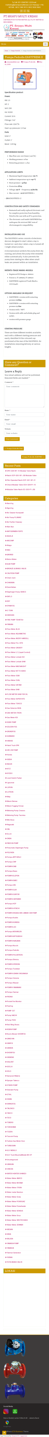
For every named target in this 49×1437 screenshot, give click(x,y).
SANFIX (10, 1043)
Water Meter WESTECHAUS (17, 1220)
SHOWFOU (11, 1053)
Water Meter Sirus (14, 1216)
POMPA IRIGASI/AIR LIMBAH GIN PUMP (22, 913)
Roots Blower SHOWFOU (16, 1034)
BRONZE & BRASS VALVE (16, 569)
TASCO (9, 1113)
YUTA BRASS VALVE (14, 1262)
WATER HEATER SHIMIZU (16, 1174)
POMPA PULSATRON (15, 955)
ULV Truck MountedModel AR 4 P (19, 1155)
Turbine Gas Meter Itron (16, 1141)
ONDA (9, 838)
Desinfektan (11, 587)
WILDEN (10, 1239)
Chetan (13, 1436)
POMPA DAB (11, 866)
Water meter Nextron (15, 1192)
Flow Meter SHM (13, 690)
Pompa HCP (11, 904)
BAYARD (10, 555)
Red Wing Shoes (13, 1025)
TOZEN (9, 1132)
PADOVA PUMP (12, 843)
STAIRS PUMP (12, 1085)
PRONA (10, 997)
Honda (9, 755)
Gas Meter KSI (12, 717)
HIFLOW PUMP (12, 750)
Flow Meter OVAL (13, 680)
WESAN (10, 1229)
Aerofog (10, 503)
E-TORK (10, 610)
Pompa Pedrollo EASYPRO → (33, 457)
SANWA (10, 1048)
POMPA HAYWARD (14, 899)
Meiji (8, 797)
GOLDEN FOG (12, 727)
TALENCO (10, 1108)
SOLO (9, 1071)
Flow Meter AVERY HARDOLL (18, 638)
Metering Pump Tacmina (16, 815)
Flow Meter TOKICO (14, 704)
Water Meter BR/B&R (15, 1183)
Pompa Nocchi (12, 946)
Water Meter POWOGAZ (16, 1201)
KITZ (9, 769)
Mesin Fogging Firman (15, 806)
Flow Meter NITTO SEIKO (16, 671)
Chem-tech (11, 578)
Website (8, 429)
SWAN (9, 1099)
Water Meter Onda (14, 1197)
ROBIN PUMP (12, 1029)
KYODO (9, 773)
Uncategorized (12, 1160)
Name (7, 410)
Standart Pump (12, 1090)
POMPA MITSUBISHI (14, 936)
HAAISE (10, 741)
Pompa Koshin (12, 918)
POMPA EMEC (12, 880)
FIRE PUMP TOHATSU (15, 620)
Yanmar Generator (14, 1253)
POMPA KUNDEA (13, 922)
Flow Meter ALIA (13, 629)
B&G (8, 550)
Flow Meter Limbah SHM (16, 662)
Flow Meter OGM (13, 676)
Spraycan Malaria (13, 1076)
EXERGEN (10, 615)
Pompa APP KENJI (14, 857)
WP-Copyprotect (22, 1436)
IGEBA (9, 759)
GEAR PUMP (11, 722)
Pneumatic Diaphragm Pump (17, 848)
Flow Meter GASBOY (14, 648)
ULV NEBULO (12, 1150)
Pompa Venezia (13, 978)
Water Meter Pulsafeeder (16, 1206)
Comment (9, 382)
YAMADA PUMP (13, 1243)
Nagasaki (10, 825)
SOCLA (9, 1067)
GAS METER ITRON (14, 713)
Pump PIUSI (11, 1020)
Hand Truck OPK (13, 745)
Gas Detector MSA (14, 708)
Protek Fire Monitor (14, 1001)
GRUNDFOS (11, 731)
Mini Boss (10, 820)
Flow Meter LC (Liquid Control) (18, 652)
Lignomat (10, 783)
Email (7, 420)
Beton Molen (12, 559)
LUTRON (10, 792)
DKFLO (9, 596)
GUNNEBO (11, 736)
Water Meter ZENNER (15, 1225)
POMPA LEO (11, 927)
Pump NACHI (12, 1015)
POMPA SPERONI (13, 964)
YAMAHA (10, 1248)
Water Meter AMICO (14, 1178)
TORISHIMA (11, 1127)
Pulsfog (10, 1006)
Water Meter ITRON (14, 1188)
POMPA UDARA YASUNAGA (17, 974)
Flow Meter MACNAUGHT (16, 666)
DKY (8, 601)
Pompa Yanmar (13, 992)
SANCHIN (10, 1039)
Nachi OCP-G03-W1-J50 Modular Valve (21, 475)
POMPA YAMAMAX (14, 987)
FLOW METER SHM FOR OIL (17, 694)
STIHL (9, 1095)
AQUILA (10, 536)
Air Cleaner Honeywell (15, 513)
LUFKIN (10, 787)
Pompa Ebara (12, 871)
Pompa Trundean (13, 969)
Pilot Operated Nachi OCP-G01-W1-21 (21, 480)
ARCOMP (10, 541)
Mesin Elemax (12, 801)
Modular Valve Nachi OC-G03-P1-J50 (21, 489)
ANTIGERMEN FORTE (15, 531)
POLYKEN (10, 853)
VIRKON (10, 1169)
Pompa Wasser (13, 983)
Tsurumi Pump (12, 1136)
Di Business (18, 1431)
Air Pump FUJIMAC (14, 517)
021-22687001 (23, 2)
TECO (9, 1118)
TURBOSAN (11, 1146)
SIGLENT (10, 1062)
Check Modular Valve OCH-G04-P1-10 (21, 485)
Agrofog (10, 508)
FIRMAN (10, 624)
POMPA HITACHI (13, 908)
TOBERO (10, 1122)
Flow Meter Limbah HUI (15, 657)
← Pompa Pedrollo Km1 (14, 448)
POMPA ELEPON (13, 876)
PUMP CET (11, 1011)
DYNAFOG (11, 606)
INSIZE (9, 764)
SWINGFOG (11, 1104)
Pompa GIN (11, 885)
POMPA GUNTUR (13, 894)
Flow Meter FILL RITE (15, 643)
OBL (8, 829)
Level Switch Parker (14, 778)
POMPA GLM (12, 890)
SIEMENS (10, 1057)
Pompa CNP (11, 862)
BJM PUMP (11, 564)
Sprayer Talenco (13, 1080)
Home (6, 50)
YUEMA (9, 1257)
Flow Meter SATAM (14, 685)
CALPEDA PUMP (13, 573)
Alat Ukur (10, 527)
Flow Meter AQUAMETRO (16, 634)
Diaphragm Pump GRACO (16, 592)
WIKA (9, 1234)
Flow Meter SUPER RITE (16, 699)
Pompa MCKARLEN (14, 932)
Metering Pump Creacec (16, 811)
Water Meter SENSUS (15, 1211)
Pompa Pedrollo (15, 50)
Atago (9, 545)
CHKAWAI (10, 583)
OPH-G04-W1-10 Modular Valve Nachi (21, 471)
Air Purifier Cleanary (14, 522)
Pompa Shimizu (13, 959)
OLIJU (9, 834)
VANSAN (10, 1164)
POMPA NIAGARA (13, 941)
